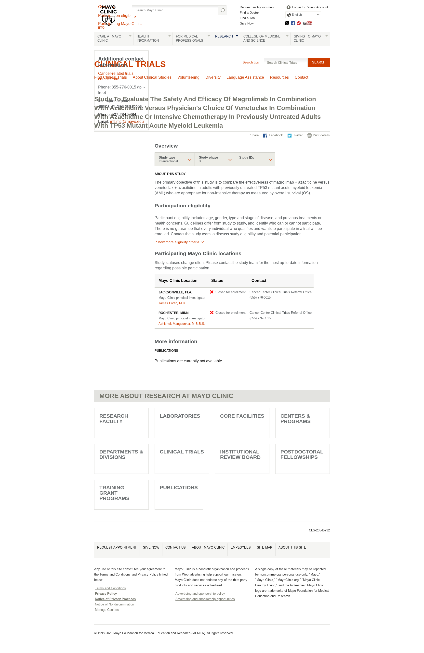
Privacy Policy (106, 593)
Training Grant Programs (114, 493)
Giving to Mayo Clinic (307, 38)
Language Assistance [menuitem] (245, 77)
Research (224, 36)
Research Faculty (113, 418)
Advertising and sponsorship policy (200, 593)
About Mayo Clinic (208, 547)
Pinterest (299, 23)
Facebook (293, 23)
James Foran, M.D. (172, 303)
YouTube (307, 23)
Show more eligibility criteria (177, 242)
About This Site (292, 547)
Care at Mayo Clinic (109, 38)
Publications (179, 487)
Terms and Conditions (110, 588)
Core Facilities (242, 416)
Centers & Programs (295, 418)
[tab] (175, 159)
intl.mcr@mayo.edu (127, 121)
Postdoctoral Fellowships (301, 454)
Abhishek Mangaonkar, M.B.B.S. (182, 324)
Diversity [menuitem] (213, 77)
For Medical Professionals (189, 38)
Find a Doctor (249, 12)
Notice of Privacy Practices (115, 599)
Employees (241, 547)
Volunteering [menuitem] (188, 77)
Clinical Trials (182, 451)
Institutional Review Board (240, 454)
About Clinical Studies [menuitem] (152, 77)
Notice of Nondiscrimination (114, 604)
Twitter (287, 23)
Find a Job (247, 18)
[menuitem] (306, 7)
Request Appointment (117, 547)
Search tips (251, 62)
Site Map (264, 547)
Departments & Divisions (121, 454)
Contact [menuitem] (301, 77)
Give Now (246, 23)
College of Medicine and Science (261, 38)
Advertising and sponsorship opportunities (205, 599)
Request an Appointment (257, 7)
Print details (321, 135)
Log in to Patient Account (310, 7)
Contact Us (175, 547)
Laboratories (180, 416)
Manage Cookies (107, 610)
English (297, 14)
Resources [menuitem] (279, 77)
